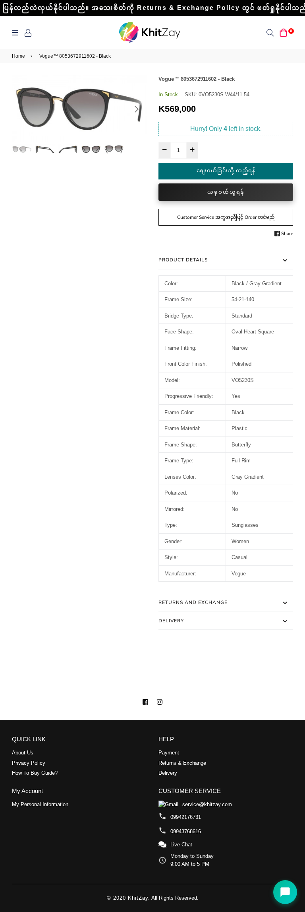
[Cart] (283, 32)
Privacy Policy (28, 763)
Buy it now (225, 192)
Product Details (183, 260)
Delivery (171, 621)
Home (18, 56)
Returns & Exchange (182, 763)
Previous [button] (22, 109)
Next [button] (137, 109)
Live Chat (181, 845)
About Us (22, 753)
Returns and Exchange (193, 602)
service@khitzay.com (207, 804)
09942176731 (185, 817)
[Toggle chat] (285, 892)
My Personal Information (40, 804)
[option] (79, 109)
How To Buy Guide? (35, 773)
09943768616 (185, 831)
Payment (168, 753)
